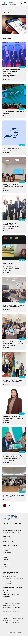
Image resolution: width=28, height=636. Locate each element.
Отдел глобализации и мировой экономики (12, 615)
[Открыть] (25, 3)
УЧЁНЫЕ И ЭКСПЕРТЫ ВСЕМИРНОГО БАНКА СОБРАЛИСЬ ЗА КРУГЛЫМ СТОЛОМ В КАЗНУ (11, 225)
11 (23, 505)
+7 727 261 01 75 (8, 539)
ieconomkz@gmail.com (9, 541)
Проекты (6, 557)
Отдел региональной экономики (12, 607)
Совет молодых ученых (10, 576)
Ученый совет (7, 592)
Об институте (7, 548)
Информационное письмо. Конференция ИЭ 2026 (11, 149)
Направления (7, 552)
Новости (5, 566)
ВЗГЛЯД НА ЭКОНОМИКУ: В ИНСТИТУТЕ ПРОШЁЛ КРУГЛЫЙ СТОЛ (13, 186)
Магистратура (7, 581)
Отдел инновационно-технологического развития (11, 600)
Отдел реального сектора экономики (11, 595)
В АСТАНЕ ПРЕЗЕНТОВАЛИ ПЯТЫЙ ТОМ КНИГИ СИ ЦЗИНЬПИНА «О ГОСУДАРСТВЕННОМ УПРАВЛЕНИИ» (11, 73)
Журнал (5, 559)
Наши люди (6, 564)
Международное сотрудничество (13, 578)
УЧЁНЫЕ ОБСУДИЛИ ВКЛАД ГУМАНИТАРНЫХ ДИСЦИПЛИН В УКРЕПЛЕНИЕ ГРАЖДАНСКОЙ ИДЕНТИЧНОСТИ (13, 457)
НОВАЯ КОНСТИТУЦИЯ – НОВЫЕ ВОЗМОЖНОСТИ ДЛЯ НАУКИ (13, 306)
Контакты (6, 569)
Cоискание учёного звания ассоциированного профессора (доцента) (13, 418)
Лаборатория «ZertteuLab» (11, 622)
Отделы (5, 550)
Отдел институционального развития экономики (11, 604)
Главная (4, 8)
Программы (6, 555)
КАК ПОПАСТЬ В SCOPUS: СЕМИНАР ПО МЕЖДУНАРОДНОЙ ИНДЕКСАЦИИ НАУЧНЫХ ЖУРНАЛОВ (11, 266)
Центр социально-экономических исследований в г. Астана (13, 619)
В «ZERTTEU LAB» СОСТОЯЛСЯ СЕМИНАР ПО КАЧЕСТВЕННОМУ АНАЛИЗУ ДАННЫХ (13, 343)
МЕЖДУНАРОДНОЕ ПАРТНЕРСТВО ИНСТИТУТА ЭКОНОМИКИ (14, 381)
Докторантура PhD (9, 583)
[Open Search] (21, 3)
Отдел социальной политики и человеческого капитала (12, 610)
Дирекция (6, 590)
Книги (5, 562)
